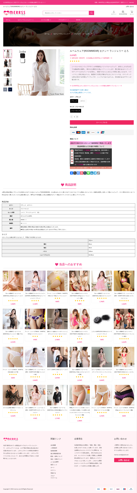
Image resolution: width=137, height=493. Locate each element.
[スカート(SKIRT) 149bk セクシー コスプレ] (57, 357)
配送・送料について (56, 456)
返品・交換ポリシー (56, 459)
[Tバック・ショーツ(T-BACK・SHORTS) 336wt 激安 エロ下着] (13, 357)
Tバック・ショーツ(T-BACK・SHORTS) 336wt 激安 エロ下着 (13, 371)
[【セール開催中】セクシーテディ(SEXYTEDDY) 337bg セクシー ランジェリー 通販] (79, 281)
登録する (53, 473)
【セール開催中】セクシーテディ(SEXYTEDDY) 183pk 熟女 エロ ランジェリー (79, 334)
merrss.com (17, 489)
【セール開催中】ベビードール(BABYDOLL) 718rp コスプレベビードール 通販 (79, 372)
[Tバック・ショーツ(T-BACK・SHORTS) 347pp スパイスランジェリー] (35, 319)
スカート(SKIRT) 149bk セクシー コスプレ (57, 371)
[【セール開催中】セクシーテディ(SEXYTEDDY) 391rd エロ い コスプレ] (124, 357)
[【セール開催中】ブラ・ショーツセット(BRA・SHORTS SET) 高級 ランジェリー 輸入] (35, 357)
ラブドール (54, 478)
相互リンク (54, 464)
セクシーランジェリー (25, 20)
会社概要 (53, 445)
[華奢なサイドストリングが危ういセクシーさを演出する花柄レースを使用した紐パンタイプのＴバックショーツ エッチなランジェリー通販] (79, 395)
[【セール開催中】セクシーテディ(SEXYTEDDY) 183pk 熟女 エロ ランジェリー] (79, 319)
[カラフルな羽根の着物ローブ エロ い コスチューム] (13, 395)
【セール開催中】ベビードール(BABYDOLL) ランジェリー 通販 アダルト (13, 334)
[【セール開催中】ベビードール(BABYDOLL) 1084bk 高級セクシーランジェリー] (57, 395)
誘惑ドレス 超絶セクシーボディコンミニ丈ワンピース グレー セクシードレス (57, 333)
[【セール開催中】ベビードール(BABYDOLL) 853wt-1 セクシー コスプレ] (13, 281)
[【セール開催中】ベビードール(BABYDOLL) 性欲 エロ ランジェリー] (102, 281)
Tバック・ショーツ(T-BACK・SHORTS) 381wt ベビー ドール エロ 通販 (102, 409)
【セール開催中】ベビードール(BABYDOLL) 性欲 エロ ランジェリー (101, 294)
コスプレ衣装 (45, 20)
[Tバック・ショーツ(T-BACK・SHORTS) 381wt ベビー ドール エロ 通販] (102, 395)
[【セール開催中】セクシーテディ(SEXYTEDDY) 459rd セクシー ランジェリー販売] (124, 319)
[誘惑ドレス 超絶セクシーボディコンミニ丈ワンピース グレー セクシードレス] (57, 319)
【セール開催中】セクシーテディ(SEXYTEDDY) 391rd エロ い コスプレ (124, 371)
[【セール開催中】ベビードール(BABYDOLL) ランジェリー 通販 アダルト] (13, 319)
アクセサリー (63, 20)
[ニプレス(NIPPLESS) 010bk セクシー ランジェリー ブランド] (102, 319)
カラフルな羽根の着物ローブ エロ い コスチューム (13, 409)
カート (53, 467)
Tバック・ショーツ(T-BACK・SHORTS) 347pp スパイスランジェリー (35, 333)
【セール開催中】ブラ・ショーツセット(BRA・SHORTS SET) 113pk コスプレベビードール (124, 296)
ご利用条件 (54, 448)
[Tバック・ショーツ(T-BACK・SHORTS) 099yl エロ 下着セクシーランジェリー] (57, 281)
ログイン (53, 470)
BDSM (78, 20)
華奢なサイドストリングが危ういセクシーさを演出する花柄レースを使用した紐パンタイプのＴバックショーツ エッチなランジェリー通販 (79, 411)
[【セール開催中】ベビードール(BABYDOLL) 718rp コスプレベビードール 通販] (79, 357)
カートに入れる (101, 122)
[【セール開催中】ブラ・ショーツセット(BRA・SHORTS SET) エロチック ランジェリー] (35, 395)
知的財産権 (54, 450)
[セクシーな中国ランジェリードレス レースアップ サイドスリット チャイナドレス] (102, 357)
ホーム (8, 20)
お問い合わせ (130, 6)
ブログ (53, 476)
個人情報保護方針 (56, 453)
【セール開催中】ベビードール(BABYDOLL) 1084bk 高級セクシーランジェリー (57, 410)
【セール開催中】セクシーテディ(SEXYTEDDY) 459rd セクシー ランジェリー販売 (124, 334)
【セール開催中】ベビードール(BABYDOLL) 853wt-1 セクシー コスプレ (13, 296)
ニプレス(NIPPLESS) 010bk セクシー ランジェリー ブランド (102, 333)
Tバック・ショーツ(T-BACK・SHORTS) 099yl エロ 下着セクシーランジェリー (57, 294)
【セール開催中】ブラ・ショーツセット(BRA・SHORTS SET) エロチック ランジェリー (35, 410)
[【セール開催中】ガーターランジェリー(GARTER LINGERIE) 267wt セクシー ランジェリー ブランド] (35, 281)
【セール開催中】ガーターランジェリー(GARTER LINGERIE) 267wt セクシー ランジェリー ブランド (35, 296)
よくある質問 (54, 462)
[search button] (91, 13)
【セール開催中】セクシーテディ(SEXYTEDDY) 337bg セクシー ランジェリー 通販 (79, 296)
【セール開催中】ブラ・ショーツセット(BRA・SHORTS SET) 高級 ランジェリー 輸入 (35, 372)
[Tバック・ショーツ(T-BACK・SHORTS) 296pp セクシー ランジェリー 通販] (124, 395)
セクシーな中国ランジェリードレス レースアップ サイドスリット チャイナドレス (102, 372)
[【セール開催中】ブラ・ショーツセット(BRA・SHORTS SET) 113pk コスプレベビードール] (124, 281)
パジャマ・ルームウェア (83, 34)
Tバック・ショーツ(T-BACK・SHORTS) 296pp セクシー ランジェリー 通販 (124, 409)
